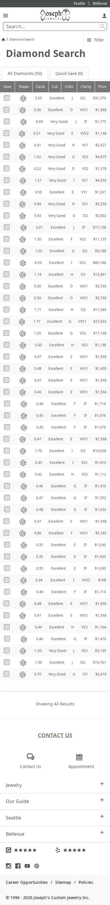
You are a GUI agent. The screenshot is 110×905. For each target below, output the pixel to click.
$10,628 (99, 450)
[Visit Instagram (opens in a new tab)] (10, 866)
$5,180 (100, 533)
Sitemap (63, 882)
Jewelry (14, 785)
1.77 (36, 321)
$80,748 (99, 262)
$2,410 (100, 674)
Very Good (58, 121)
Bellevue (15, 834)
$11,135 (99, 239)
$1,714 (100, 403)
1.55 (37, 333)
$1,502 (100, 497)
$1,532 (100, 509)
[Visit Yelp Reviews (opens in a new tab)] (79, 850)
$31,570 (99, 98)
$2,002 (100, 215)
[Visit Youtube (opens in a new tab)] (29, 866)
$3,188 (100, 250)
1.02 (37, 156)
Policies (86, 882)
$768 (102, 580)
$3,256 (100, 203)
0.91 (37, 145)
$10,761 (99, 662)
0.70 (37, 674)
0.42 (38, 474)
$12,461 (99, 274)
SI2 (82, 98)
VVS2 (84, 133)
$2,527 (100, 145)
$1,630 (100, 544)
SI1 (83, 274)
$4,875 (100, 156)
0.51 (36, 133)
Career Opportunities (27, 882)
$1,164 (100, 627)
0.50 (38, 192)
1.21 (38, 180)
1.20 (38, 650)
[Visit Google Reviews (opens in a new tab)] (30, 850)
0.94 (37, 203)
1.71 (37, 309)
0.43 (38, 344)
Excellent (57, 98)
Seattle (13, 817)
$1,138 (100, 344)
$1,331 (100, 192)
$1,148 (100, 133)
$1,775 (100, 121)
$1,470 (100, 486)
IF (85, 121)
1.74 (37, 274)
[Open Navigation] (5, 15)
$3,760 (100, 286)
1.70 (38, 450)
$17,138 (99, 227)
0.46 (37, 391)
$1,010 (100, 462)
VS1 (85, 145)
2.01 (39, 227)
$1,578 (100, 168)
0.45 (39, 415)
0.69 (39, 121)
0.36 (37, 109)
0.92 (37, 215)
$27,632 (99, 321)
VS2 (85, 156)
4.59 (38, 262)
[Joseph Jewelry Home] (3, 39)
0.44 (38, 627)
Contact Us (55, 735)
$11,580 (99, 309)
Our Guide (17, 801)
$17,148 (99, 333)
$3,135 (100, 650)
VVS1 (84, 109)
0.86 (37, 533)
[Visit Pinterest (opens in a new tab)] (38, 866)
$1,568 (100, 356)
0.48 (37, 368)
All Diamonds (25, 73)
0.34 (39, 580)
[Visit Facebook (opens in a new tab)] (19, 866)
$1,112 (100, 474)
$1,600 (100, 368)
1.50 (37, 239)
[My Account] (104, 15)
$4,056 (100, 180)
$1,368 (100, 109)
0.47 (37, 356)
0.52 (37, 168)
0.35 (39, 544)
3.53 (38, 98)
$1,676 (100, 415)
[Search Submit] (102, 26)
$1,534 (100, 391)
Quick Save (69, 73)
